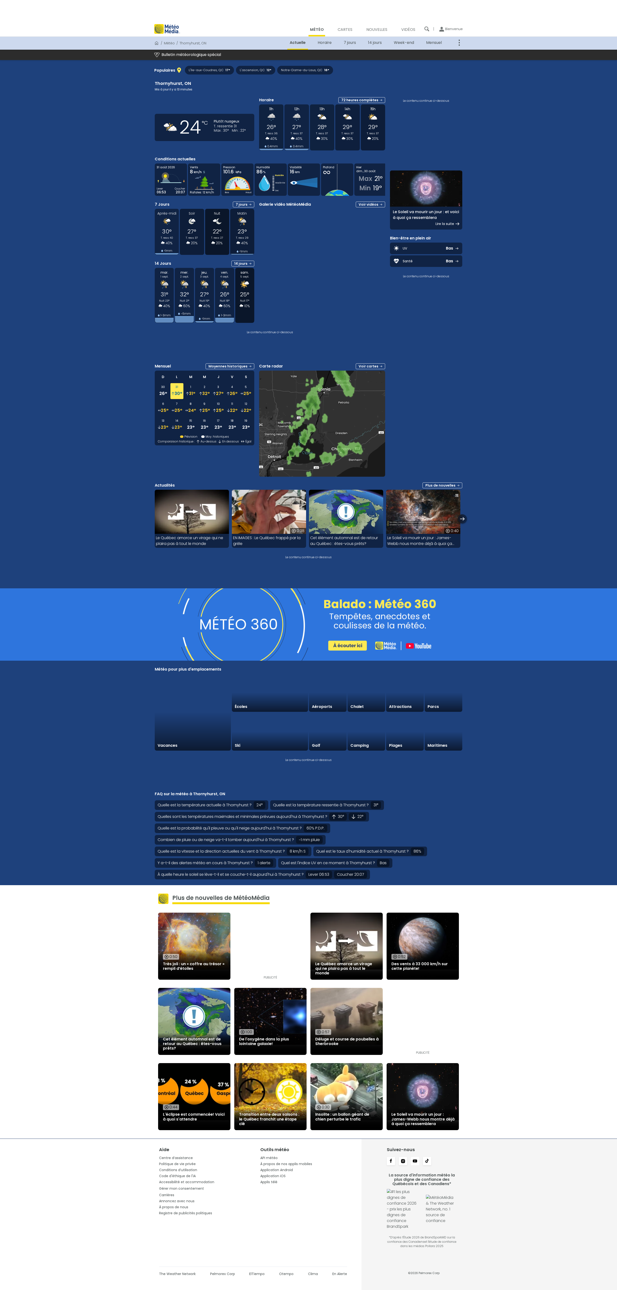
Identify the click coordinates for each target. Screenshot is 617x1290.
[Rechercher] (426, 29)
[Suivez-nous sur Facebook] (391, 1161)
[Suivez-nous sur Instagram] (403, 1161)
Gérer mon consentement (181, 1188)
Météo (169, 43)
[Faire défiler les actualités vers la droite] (462, 518)
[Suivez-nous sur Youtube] (415, 1161)
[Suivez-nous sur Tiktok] (427, 1161)
